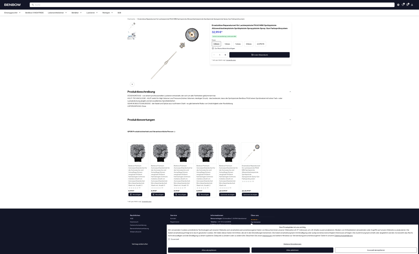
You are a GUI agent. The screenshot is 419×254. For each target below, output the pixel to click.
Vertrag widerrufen (140, 244)
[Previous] (132, 25)
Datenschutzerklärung (343, 235)
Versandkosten (231, 60)
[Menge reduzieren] (214, 54)
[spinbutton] (219, 54)
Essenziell (175, 239)
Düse (214, 40)
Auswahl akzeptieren (376, 250)
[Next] (132, 84)
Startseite (131, 19)
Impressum (267, 235)
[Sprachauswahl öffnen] (398, 5)
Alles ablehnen (292, 250)
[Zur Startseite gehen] (14, 5)
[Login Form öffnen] (412, 5)
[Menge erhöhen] (225, 54)
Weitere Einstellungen (292, 244)
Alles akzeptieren (209, 250)
